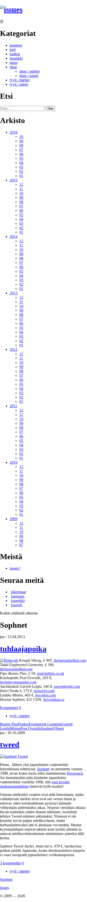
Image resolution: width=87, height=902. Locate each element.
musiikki (16, 58)
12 (21, 184)
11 (21, 189)
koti (12, 50)
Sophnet (47, 728)
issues (4, 888)
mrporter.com (44, 691)
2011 (13, 406)
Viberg (58, 728)
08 (21, 145)
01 (21, 176)
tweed (9, 744)
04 (21, 163)
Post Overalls (31, 728)
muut (13, 63)
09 (21, 141)
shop (13, 67)
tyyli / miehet (19, 80)
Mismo (15, 728)
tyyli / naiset (19, 84)
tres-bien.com (45, 695)
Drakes (23, 724)
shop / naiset (28, 76)
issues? (15, 568)
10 (21, 137)
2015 (13, 180)
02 (21, 171)
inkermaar (18, 592)
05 (21, 158)
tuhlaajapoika (23, 648)
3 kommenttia (10, 863)
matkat (15, 54)
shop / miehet (29, 71)
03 (21, 167)
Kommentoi (9, 708)
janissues (17, 596)
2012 (13, 349)
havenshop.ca (53, 699)
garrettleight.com (67, 686)
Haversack (75, 773)
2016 (13, 132)
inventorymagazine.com (18, 682)
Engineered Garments (45, 724)
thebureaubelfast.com (70, 660)
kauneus (16, 45)
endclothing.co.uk (50, 673)
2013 (13, 293)
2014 (13, 236)
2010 (13, 462)
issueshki (18, 601)
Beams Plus (9, 724)
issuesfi (16, 605)
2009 (13, 519)
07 (21, 150)
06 (21, 154)
